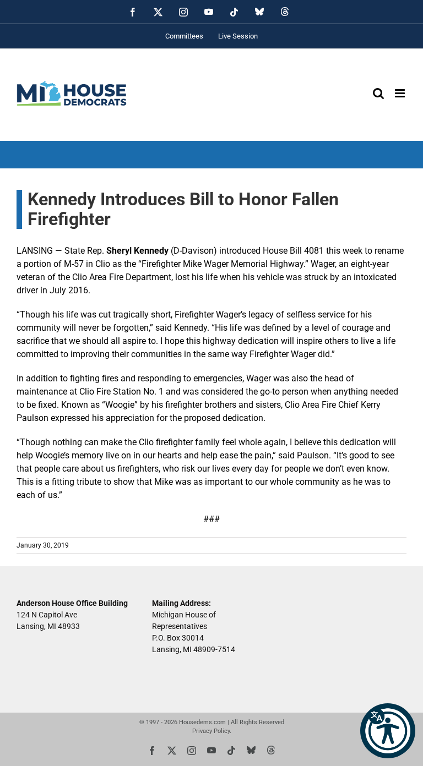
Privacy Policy (211, 731)
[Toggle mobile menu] (400, 93)
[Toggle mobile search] (378, 93)
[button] (387, 730)
